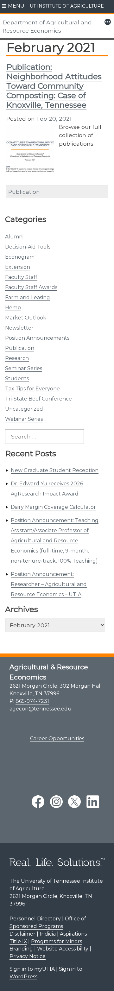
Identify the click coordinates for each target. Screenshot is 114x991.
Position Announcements (37, 338)
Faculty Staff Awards (31, 287)
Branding (21, 949)
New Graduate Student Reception (54, 470)
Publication (19, 348)
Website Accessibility (62, 949)
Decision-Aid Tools (27, 247)
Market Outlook (25, 318)
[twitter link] (74, 801)
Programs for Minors (56, 941)
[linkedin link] (92, 801)
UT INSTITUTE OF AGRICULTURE (67, 6)
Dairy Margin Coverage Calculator (53, 507)
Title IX (18, 941)
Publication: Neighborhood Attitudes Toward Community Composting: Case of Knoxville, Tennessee (54, 86)
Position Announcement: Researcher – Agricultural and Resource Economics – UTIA (49, 584)
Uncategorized (24, 409)
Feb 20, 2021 (54, 118)
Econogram (20, 257)
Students (17, 379)
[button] (13, 6)
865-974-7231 (32, 701)
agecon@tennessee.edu (41, 709)
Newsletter (19, 328)
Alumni (14, 237)
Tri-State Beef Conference (38, 399)
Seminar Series (23, 368)
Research (17, 358)
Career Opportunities (57, 738)
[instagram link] (56, 801)
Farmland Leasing (27, 297)
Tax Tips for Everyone (32, 389)
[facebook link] (38, 801)
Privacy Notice (28, 956)
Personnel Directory (35, 919)
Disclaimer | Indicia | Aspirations (48, 934)
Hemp (13, 308)
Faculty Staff (21, 277)
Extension (17, 267)
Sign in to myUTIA (32, 969)
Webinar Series (24, 419)
